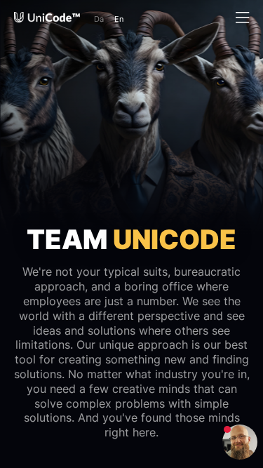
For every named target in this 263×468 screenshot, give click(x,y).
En (118, 19)
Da (99, 19)
